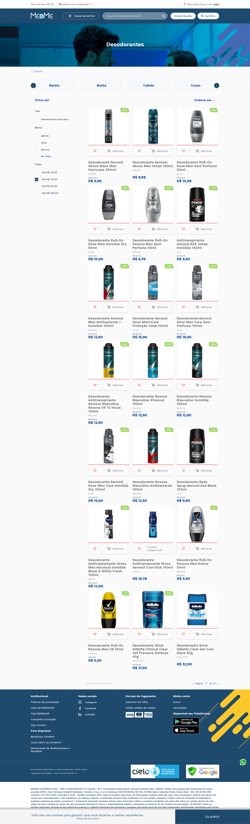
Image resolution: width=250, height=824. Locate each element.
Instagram (91, 702)
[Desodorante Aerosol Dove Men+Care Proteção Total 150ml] (152, 283)
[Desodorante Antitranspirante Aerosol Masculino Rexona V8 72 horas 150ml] (108, 361)
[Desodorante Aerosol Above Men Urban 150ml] (152, 127)
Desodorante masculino (55, 119)
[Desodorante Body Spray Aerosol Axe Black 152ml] (197, 447)
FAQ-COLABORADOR (42, 707)
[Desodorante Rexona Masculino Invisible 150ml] (197, 361)
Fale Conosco (38, 725)
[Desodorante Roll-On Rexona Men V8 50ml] (108, 610)
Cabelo (148, 85)
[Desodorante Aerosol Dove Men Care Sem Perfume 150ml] (197, 283)
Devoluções (179, 707)
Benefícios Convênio (42, 736)
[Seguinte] (217, 683)
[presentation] (33, 85)
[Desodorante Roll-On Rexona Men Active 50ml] (197, 525)
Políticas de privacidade (45, 702)
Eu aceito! (212, 816)
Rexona (45, 149)
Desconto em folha (137, 702)
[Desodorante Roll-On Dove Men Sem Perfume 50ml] (197, 127)
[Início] (42, 16)
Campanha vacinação (43, 719)
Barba (101, 85)
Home (38, 71)
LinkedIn (90, 714)
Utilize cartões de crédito (140, 707)
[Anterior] (193, 683)
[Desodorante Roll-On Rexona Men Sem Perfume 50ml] (152, 205)
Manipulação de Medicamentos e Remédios (50, 750)
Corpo (196, 85)
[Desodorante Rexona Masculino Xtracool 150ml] (152, 361)
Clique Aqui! (100, 792)
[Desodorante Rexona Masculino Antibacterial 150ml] (152, 447)
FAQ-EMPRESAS (40, 713)
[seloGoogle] (199, 771)
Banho (54, 85)
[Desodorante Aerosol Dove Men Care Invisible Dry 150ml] (108, 447)
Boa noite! (203, 4)
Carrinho (210, 16)
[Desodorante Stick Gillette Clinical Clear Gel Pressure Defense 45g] (152, 610)
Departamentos (84, 15)
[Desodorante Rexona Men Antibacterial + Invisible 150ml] (108, 283)
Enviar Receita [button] (183, 16)
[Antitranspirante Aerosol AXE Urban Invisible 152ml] (197, 205)
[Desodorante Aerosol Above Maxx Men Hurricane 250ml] (108, 127)
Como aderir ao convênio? (46, 742)
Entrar (177, 702)
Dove (44, 142)
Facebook (90, 708)
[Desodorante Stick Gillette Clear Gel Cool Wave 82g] (197, 610)
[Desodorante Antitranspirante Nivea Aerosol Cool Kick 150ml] (152, 525)
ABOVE (45, 136)
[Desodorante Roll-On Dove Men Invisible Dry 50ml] (108, 205)
